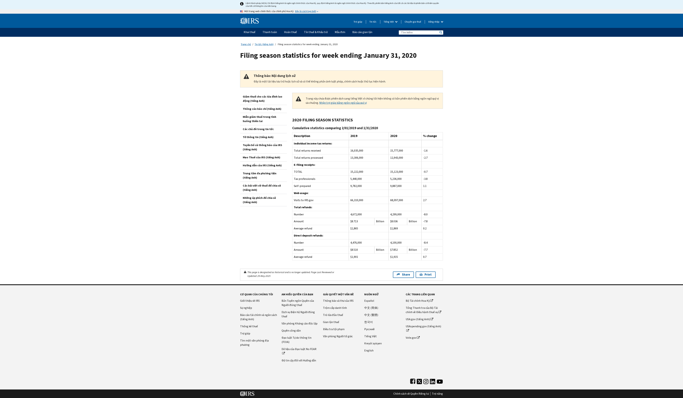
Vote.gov (411, 338)
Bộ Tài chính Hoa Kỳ (418, 301)
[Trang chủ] (249, 19)
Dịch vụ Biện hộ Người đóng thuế (298, 314)
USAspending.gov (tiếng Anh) (423, 326)
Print (428, 275)
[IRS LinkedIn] (432, 381)
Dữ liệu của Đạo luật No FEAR (299, 349)
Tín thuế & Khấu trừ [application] (316, 32)
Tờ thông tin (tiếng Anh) (258, 137)
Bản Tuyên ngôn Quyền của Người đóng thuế (298, 303)
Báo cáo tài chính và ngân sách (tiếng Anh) (258, 317)
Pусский (369, 329)
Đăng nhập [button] (434, 21)
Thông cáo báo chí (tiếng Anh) (262, 109)
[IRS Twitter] (419, 381)
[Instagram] (425, 381)
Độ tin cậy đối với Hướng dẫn (299, 360)
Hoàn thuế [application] (290, 32)
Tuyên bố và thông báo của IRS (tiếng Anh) (262, 147)
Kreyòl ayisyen (373, 343)
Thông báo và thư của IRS (338, 301)
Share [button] (406, 275)
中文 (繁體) (371, 315)
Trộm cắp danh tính (335, 308)
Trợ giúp (358, 21)
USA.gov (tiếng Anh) (418, 319)
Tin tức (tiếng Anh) (264, 44)
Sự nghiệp (246, 308)
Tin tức (373, 21)
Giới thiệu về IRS (250, 301)
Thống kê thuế (249, 326)
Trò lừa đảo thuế (333, 315)
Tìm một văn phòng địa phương (254, 343)
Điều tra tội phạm (334, 329)
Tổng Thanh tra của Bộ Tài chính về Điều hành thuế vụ (422, 310)
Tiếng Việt (389, 21)
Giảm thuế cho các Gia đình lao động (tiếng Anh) (262, 99)
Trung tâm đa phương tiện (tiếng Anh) (259, 175)
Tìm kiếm (440, 32)
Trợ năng (437, 394)
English (369, 350)
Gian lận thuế (331, 322)
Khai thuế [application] (249, 32)
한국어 (368, 322)
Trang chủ (246, 44)
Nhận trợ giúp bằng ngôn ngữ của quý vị (343, 103)
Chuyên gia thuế (413, 21)
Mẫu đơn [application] (340, 32)
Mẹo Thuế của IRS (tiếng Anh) (261, 157)
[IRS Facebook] (412, 381)
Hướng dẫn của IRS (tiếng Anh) (262, 165)
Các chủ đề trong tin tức (258, 129)
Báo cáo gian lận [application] (362, 32)
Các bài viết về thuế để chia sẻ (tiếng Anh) (262, 188)
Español (369, 301)
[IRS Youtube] (440, 381)
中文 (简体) (371, 308)
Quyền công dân (291, 330)
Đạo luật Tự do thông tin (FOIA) (296, 340)
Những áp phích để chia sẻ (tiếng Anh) (259, 200)
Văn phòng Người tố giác (338, 336)
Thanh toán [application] (270, 32)
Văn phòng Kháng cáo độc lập (299, 323)
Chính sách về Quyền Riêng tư (411, 394)
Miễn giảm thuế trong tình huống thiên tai (259, 119)
